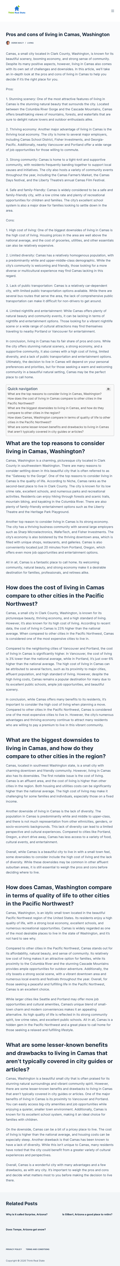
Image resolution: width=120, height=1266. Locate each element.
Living (30, 43)
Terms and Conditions (37, 1249)
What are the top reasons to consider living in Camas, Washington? (55, 394)
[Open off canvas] (112, 10)
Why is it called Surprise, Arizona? (27, 1214)
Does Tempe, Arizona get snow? (26, 1229)
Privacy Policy (14, 1249)
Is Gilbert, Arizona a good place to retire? (87, 1214)
